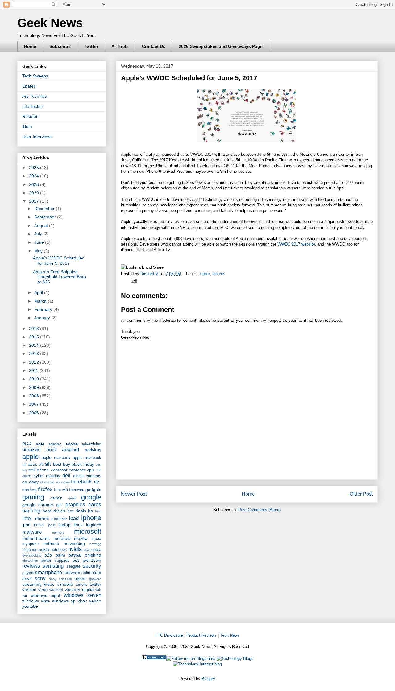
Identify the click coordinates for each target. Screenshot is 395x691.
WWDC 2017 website (296, 244)
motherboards (36, 538)
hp (90, 510)
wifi (98, 590)
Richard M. (150, 273)
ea (24, 481)
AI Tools (120, 46)
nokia (44, 549)
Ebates (29, 86)
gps (59, 505)
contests (77, 469)
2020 (34, 192)
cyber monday (47, 476)
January (42, 317)
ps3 (76, 560)
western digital (79, 589)
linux (78, 524)
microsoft (87, 531)
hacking (31, 511)
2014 (34, 345)
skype (28, 572)
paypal (75, 554)
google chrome (37, 504)
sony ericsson (60, 579)
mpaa (96, 538)
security (92, 566)
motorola (62, 538)
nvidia (75, 549)
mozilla (81, 538)
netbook (51, 543)
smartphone (48, 572)
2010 (34, 378)
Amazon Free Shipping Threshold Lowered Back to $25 (59, 277)
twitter (95, 584)
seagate (73, 566)
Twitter (91, 46)
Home (30, 46)
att (48, 464)
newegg (95, 544)
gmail (72, 498)
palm (60, 554)
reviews (31, 566)
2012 (34, 362)
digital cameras (87, 476)
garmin (56, 498)
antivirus (93, 449)
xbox (82, 600)
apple (205, 273)
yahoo (95, 600)
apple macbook (56, 458)
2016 (34, 328)
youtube (30, 606)
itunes (39, 525)
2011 (34, 370)
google (91, 497)
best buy (61, 464)
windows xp (64, 600)
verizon (29, 589)
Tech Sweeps (35, 75)
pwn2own (92, 560)
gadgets (93, 489)
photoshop (30, 560)
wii (24, 596)
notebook (59, 550)
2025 (34, 167)
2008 (34, 395)
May (39, 250)
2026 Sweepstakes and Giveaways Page (221, 46)
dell (66, 475)
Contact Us (153, 46)
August (41, 225)
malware (32, 532)
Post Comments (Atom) (259, 509)
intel (27, 518)
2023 (34, 184)
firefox (45, 489)
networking (74, 543)
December (45, 208)
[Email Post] (133, 280)
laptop (64, 524)
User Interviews (37, 136)
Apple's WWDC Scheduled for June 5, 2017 (59, 260)
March (41, 301)
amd (51, 450)
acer (40, 443)
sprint (80, 578)
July (38, 233)
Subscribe (60, 46)
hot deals (76, 510)
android (70, 450)
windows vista (36, 600)
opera (96, 550)
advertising (91, 444)
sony (40, 578)
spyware (94, 579)
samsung (53, 566)
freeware (76, 490)
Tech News (230, 635)
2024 (34, 175)
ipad (74, 518)
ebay (34, 481)
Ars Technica (34, 96)
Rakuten (30, 116)
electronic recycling (55, 482)
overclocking (31, 555)
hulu (98, 511)
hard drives (54, 510)
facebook (81, 482)
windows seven (83, 595)
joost (51, 525)
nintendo (29, 550)
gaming (33, 497)
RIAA (27, 444)
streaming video (38, 584)
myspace (30, 544)
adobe (71, 443)
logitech (93, 524)
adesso (54, 444)
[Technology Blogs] (235, 658)
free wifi (61, 490)
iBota (27, 126)
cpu (90, 469)
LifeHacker (32, 106)
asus (32, 464)
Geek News (50, 23)
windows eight (45, 595)
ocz (87, 550)
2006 (34, 412)
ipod (26, 524)
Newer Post (134, 494)
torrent (81, 584)
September (45, 216)
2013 (34, 353)
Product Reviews (201, 635)
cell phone (39, 469)
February (43, 309)
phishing (93, 554)
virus (43, 589)
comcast (59, 469)
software (72, 572)
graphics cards (83, 504)
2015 (34, 336)
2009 (34, 387)
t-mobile (65, 584)
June (39, 242)
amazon (31, 450)
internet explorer (50, 518)
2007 (34, 404)
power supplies (55, 560)
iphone (218, 273)
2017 (34, 201)
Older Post (361, 494)
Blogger (208, 679)
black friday (83, 464)
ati (41, 464)
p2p (48, 554)
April (39, 292)
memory (58, 532)
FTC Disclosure (169, 635)
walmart (56, 590)
